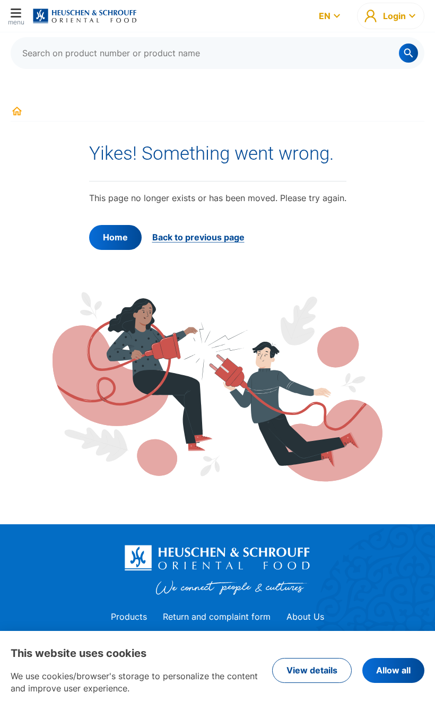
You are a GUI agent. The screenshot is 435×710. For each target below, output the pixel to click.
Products (129, 616)
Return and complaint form (217, 616)
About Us (305, 616)
